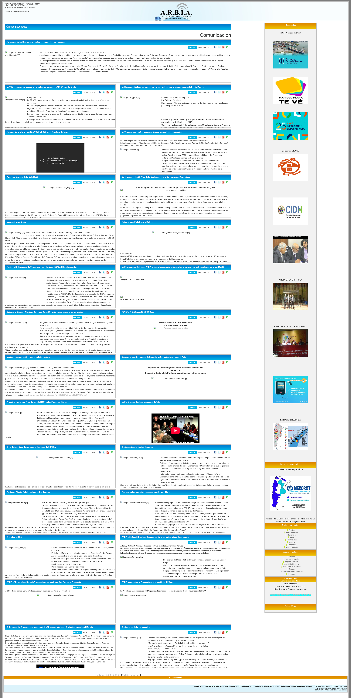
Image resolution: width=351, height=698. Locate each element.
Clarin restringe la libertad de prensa (137, 447)
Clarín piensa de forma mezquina (136, 627)
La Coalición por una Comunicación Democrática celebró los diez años (152, 132)
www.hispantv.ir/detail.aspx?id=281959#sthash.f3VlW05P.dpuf (58, 395)
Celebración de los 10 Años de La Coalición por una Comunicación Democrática (156, 177)
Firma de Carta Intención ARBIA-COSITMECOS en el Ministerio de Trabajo (38, 132)
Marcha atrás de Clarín (16, 222)
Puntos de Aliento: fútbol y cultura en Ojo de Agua (28, 492)
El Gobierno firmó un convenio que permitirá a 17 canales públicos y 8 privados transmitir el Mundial (50, 627)
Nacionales (292, 535)
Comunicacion (292, 547)
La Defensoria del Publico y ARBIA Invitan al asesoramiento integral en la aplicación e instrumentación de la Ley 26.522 (173, 267)
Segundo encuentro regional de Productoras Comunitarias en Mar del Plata (154, 357)
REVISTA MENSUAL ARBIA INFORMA (138, 312)
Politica (292, 542)
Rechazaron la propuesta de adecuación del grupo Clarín (146, 492)
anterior (100, 675)
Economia (292, 545)
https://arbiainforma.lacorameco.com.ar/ (290, 595)
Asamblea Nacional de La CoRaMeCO (22, 177)
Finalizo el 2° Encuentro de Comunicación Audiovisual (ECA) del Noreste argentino (42, 267)
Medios (292, 530)
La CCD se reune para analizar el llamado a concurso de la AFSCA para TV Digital (41, 87)
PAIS (292, 537)
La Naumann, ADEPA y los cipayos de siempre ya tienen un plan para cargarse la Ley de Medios (163, 87)
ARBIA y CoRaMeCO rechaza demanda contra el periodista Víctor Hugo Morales (155, 537)
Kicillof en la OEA (14, 537)
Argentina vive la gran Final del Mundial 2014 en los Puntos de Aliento (37, 402)
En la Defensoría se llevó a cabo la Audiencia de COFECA (31, 447)
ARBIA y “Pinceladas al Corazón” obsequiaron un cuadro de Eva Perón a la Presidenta (44, 582)
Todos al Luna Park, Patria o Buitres (137, 222)
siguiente (135, 675)
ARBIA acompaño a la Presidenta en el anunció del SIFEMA (147, 582)
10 (125, 675)
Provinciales (292, 540)
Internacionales (292, 532)
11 (127, 675)
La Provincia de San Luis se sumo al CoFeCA (141, 402)
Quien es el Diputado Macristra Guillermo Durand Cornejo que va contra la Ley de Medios (45, 312)
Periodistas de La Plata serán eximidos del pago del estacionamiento (36, 42)
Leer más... (192, 47)
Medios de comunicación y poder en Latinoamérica (28, 357)
